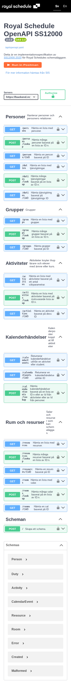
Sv (57, 6)
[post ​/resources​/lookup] (63, 457)
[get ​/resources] (63, 444)
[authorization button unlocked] (57, 129)
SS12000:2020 (13, 57)
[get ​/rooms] (63, 481)
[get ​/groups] (63, 220)
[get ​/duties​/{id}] (63, 195)
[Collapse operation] (60, 117)
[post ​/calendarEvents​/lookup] (63, 393)
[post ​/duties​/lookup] (63, 180)
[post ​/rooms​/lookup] (63, 494)
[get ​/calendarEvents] (63, 360)
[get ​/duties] (63, 166)
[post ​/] (63, 528)
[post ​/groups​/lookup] (63, 234)
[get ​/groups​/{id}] (63, 247)
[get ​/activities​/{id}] (63, 313)
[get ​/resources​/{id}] (63, 470)
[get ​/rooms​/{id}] (63, 507)
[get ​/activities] (63, 280)
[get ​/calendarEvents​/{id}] (63, 375)
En (65, 6)
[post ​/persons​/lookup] (63, 142)
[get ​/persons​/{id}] (63, 156)
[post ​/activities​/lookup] (63, 297)
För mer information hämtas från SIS (28, 72)
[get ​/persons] (63, 129)
